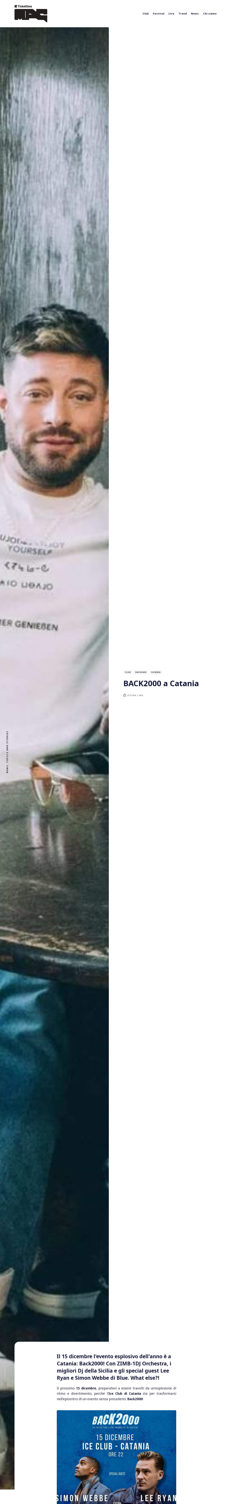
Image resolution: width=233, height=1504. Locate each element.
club (128, 672)
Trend (183, 13)
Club (146, 13)
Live (171, 13)
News (195, 13)
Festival (158, 13)
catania (156, 672)
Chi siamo (210, 13)
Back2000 (140, 672)
